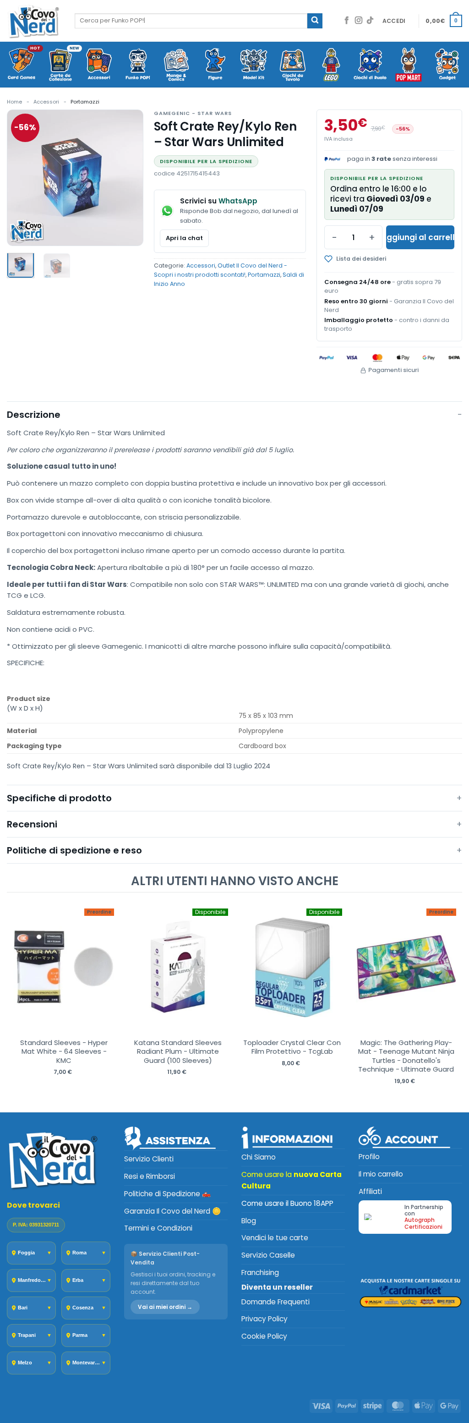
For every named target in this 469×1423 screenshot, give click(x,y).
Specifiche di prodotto (59, 798)
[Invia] (314, 20)
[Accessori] (99, 65)
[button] (394, 21)
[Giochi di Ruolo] (370, 65)
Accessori (46, 101)
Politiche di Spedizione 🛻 (167, 1194)
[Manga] (176, 65)
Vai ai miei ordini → (165, 1307)
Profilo (369, 1156)
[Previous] (21, 177)
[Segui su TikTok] (370, 21)
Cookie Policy (264, 1336)
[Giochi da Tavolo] (292, 65)
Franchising (260, 1272)
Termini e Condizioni (158, 1228)
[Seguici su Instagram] (358, 21)
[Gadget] (447, 65)
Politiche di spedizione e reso (74, 850)
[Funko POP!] (138, 65)
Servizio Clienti (149, 1159)
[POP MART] (408, 65)
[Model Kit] (253, 65)
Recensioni (32, 824)
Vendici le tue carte (274, 1237)
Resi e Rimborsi (149, 1176)
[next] (453, 1001)
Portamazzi (85, 101)
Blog (248, 1221)
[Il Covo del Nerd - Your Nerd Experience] (34, 21)
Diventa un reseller (277, 1287)
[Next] (128, 177)
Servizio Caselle (268, 1255)
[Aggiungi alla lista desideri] (369, 259)
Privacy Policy (264, 1319)
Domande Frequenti (275, 1302)
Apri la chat (184, 238)
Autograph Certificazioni (423, 1223)
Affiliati (370, 1191)
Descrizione (33, 414)
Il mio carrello (381, 1174)
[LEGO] (331, 65)
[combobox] (191, 20)
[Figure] (215, 65)
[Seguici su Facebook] (346, 21)
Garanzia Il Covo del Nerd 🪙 (172, 1211)
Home (14, 101)
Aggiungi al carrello (420, 237)
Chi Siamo (258, 1157)
